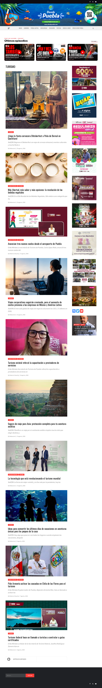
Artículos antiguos (19, 659)
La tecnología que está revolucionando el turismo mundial (34, 478)
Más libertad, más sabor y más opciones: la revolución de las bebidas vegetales (35, 191)
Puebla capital (35, 28)
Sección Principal (13, 474)
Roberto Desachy (14, 253)
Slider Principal (13, 186)
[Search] (93, 28)
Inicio (20, 28)
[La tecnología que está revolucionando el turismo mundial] (36, 458)
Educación (52, 28)
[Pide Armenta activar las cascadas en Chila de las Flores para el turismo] (36, 563)
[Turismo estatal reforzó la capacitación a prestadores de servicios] (36, 339)
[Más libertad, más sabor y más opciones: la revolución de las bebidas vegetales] (36, 169)
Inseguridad (43, 28)
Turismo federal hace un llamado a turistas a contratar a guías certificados (36, 639)
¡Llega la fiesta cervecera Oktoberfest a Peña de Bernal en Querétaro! (34, 137)
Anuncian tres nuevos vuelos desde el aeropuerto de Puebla (35, 244)
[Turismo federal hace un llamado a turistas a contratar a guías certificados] (36, 617)
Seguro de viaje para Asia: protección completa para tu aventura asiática (37, 425)
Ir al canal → (94, 41)
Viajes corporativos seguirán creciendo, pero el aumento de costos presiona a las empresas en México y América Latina (35, 303)
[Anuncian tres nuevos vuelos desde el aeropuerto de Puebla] (36, 223)
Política (59, 28)
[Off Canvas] (9, 28)
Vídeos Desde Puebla (77, 28)
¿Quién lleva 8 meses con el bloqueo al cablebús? (82, 330)
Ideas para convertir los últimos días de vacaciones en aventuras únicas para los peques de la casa (37, 530)
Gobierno (26, 28)
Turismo (11, 132)
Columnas (76, 326)
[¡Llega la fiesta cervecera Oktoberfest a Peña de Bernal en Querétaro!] (36, 102)
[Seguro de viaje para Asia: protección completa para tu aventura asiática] (36, 400)
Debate (82, 326)
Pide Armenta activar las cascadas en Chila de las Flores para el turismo (37, 585)
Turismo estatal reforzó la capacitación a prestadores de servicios (33, 364)
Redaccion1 (13, 148)
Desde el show (67, 28)
